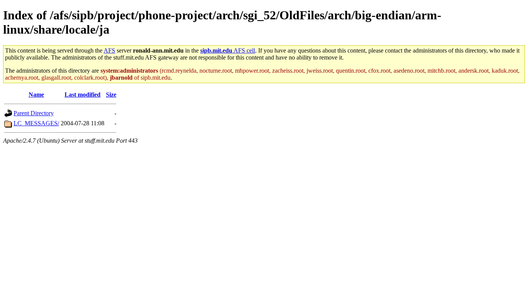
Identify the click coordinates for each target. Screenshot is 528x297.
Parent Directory (34, 113)
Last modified (82, 94)
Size (111, 94)
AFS (109, 50)
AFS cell (227, 50)
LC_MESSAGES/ (36, 123)
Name (36, 94)
